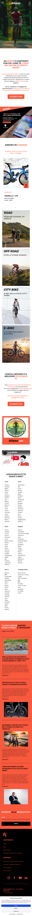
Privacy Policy (12, 914)
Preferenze (16, 911)
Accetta (16, 905)
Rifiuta (16, 908)
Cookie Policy (20, 914)
